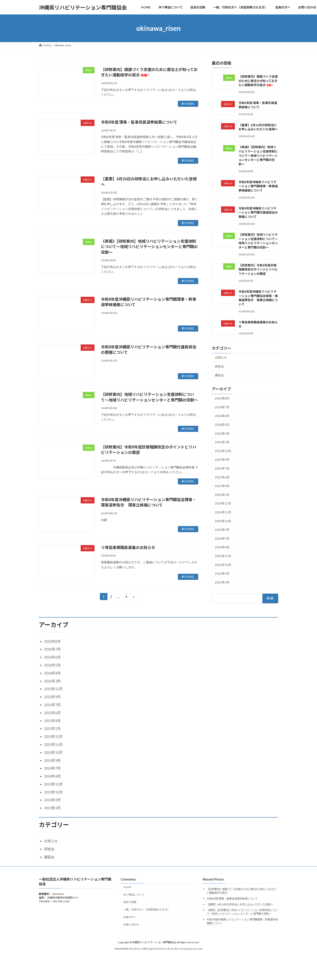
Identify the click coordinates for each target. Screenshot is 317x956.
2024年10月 (223, 521)
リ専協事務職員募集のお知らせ (128, 547)
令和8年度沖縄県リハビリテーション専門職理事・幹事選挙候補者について (258, 186)
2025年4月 (222, 486)
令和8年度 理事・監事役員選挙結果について (139, 122)
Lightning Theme (157, 948)
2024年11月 (223, 512)
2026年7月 (222, 407)
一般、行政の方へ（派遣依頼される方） (146, 909)
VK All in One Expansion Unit (186, 948)
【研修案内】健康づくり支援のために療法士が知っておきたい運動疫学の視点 (258, 81)
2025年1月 (222, 495)
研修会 (219, 366)
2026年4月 (222, 433)
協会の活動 (129, 902)
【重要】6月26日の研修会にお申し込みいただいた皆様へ (240, 904)
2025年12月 (223, 451)
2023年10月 (223, 565)
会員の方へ (129, 917)
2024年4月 (222, 547)
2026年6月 (222, 416)
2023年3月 (222, 582)
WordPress (135, 948)
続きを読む (188, 103)
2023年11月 (223, 556)
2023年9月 (222, 573)
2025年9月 (222, 460)
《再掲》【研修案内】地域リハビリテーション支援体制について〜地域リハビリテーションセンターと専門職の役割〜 (149, 246)
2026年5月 (222, 424)
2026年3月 (222, 442)
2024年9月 (222, 529)
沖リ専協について (133, 894)
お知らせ (221, 358)
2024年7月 (222, 538)
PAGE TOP (305, 923)
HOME (127, 887)
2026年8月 (222, 398)
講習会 (219, 375)
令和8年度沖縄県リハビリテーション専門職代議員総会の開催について (258, 212)
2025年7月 (222, 468)
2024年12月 (223, 503)
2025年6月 (222, 477)
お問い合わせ (131, 924)
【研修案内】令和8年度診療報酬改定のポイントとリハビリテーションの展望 (258, 269)
